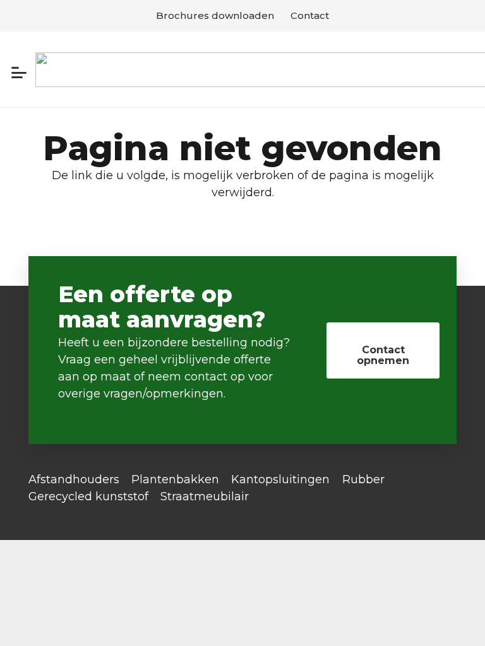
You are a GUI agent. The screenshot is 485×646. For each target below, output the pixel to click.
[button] (19, 72)
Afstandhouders (73, 479)
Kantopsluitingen (280, 479)
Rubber (363, 479)
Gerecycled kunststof (88, 496)
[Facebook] (32, 511)
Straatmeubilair (204, 496)
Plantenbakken (175, 479)
